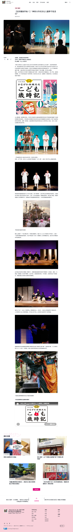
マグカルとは (29, 525)
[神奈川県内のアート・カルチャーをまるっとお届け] (8, 2)
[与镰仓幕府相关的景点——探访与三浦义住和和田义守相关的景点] (22, 474)
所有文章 (36, 489)
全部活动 (46, 519)
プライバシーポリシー (8, 525)
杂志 (59, 511)
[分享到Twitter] (5, 59)
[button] (30, 2)
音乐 (33, 513)
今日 (46, 511)
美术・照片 (34, 511)
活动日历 (46, 521)
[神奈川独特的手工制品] (17, 448)
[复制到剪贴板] (11, 59)
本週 (46, 513)
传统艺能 (33, 517)
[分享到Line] (8, 59)
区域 (59, 516)
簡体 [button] (62, 525)
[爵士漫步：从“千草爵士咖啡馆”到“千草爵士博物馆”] (50, 449)
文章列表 (36, 501)
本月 (46, 515)
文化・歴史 (17, 8)
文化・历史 (34, 519)
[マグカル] (6, 511)
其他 (33, 521)
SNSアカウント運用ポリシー (20, 525)
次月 (46, 517)
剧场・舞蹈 (34, 515)
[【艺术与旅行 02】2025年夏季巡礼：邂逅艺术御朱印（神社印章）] (56, 474)
